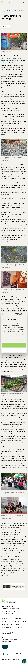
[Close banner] (25, 313)
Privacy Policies (14, 663)
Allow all (14, 344)
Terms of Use (5, 663)
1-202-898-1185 (8, 614)
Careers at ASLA (20, 627)
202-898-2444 (10, 612)
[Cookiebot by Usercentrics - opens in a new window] (16, 314)
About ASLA (5, 618)
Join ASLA (18, 618)
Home (3, 11)
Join (5, 647)
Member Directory (20, 621)
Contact (4, 621)
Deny (14, 349)
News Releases (6, 627)
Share (6, 26)
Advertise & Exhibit (7, 624)
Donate (17, 624)
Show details (19, 339)
